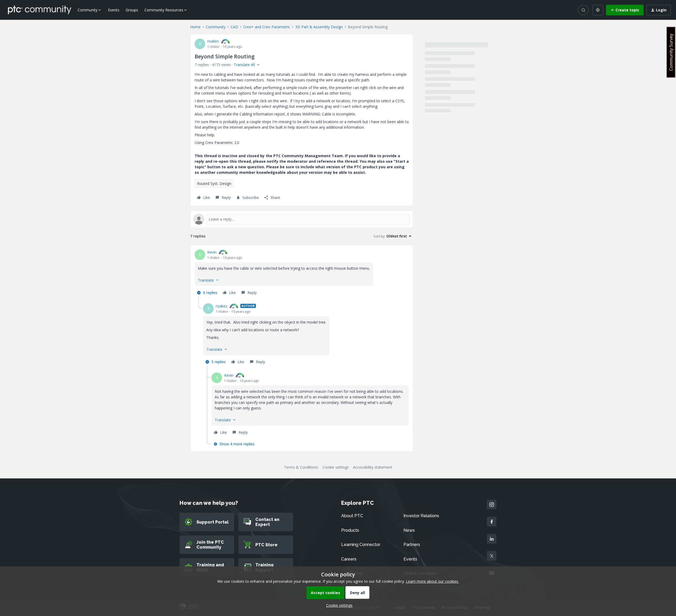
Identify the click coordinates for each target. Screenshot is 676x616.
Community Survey (671, 52)
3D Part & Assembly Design (319, 26)
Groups (132, 9)
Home (195, 26)
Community (216, 26)
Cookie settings (335, 467)
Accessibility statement (372, 467)
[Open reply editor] (301, 219)
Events (113, 9)
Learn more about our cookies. (432, 581)
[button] (625, 10)
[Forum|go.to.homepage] (39, 10)
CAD (234, 26)
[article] (302, 273)
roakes (213, 41)
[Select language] (598, 10)
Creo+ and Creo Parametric (266, 26)
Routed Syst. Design (214, 183)
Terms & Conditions (301, 467)
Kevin (212, 252)
